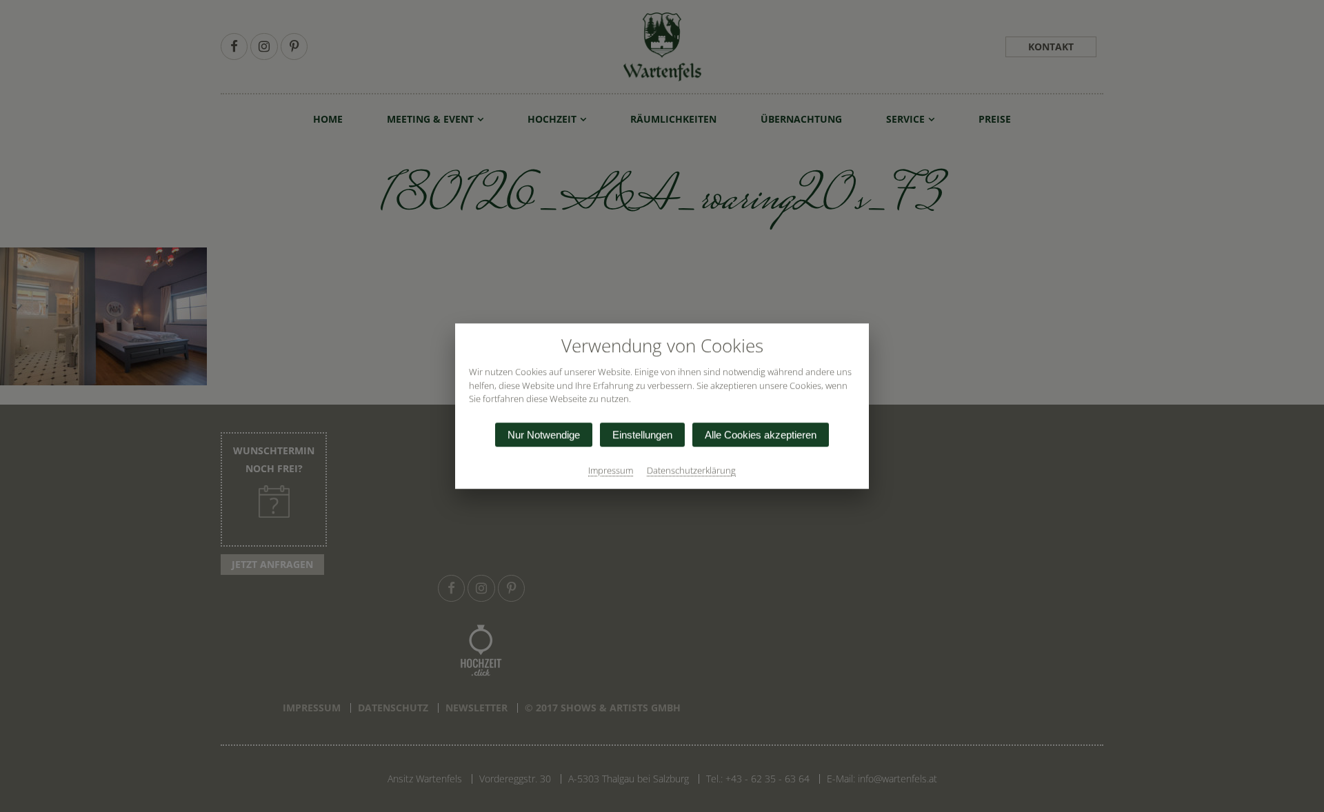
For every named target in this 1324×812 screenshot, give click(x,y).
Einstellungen (642, 434)
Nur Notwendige (544, 434)
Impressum (610, 470)
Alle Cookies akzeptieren (760, 434)
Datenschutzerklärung (691, 470)
